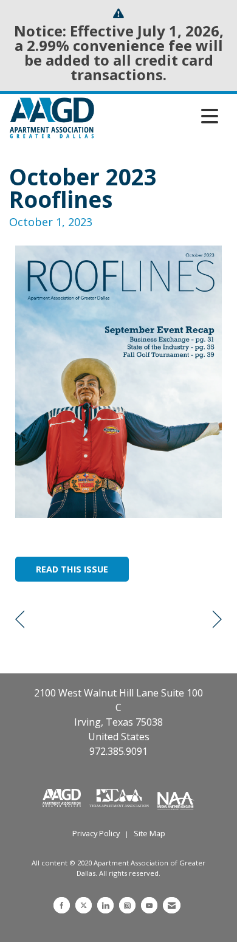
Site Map (149, 833)
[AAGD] (63, 797)
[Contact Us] (171, 905)
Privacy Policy (96, 833)
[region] (217, 619)
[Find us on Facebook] (61, 905)
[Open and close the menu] (159, 116)
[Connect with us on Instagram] (127, 905)
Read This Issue (72, 569)
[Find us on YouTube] (149, 905)
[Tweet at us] (83, 905)
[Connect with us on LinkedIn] (105, 905)
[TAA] (120, 797)
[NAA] (175, 797)
